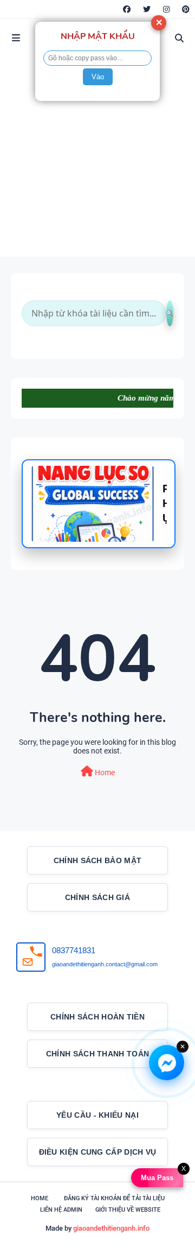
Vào (98, 77)
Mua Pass (159, 1178)
